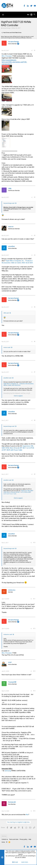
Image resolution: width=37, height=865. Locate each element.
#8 (34, 420)
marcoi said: (7, 347)
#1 (34, 50)
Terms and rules (13, 839)
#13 (34, 671)
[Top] (7, 842)
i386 (9, 188)
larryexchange (6, 28)
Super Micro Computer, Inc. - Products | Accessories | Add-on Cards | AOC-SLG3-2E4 (17, 262)
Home (3, 842)
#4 (34, 255)
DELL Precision (7, 56)
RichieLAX (12, 802)
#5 (34, 307)
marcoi (10, 227)
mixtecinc (11, 590)
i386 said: (6, 313)
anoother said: (7, 378)
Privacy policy (23, 839)
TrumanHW (12, 682)
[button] (3, 15)
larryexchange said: (9, 203)
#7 (34, 372)
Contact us (5, 839)
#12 (34, 628)
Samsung (8, 771)
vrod (9, 662)
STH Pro (4, 836)
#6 (34, 341)
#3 (34, 235)
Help (30, 839)
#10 (34, 542)
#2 (34, 197)
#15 (34, 811)
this (27, 814)
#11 (34, 598)
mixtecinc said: (7, 634)
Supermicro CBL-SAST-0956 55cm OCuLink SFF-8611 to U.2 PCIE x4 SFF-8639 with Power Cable (18, 448)
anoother (11, 246)
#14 (34, 691)
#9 (34, 474)
